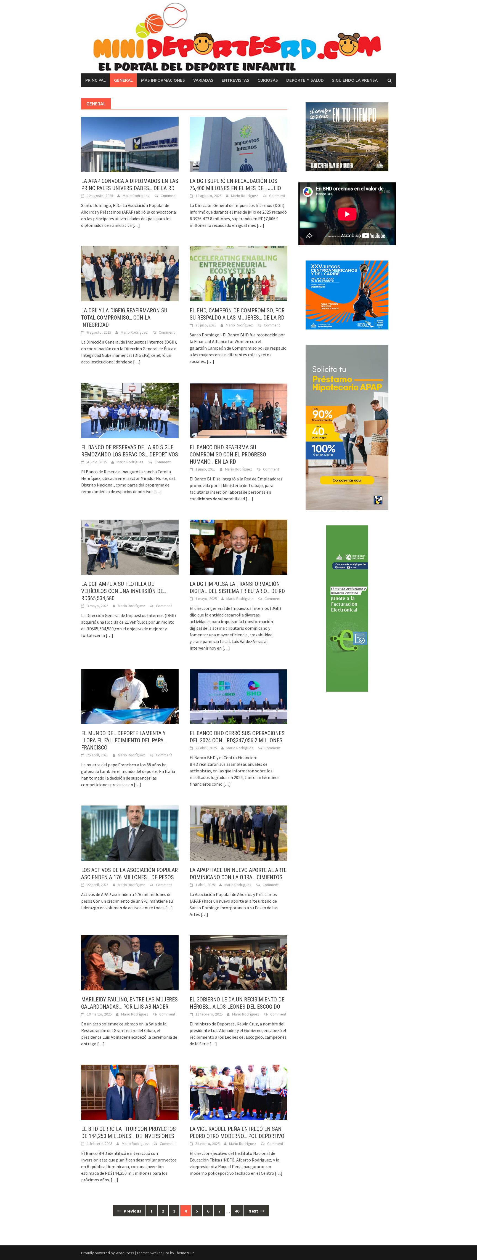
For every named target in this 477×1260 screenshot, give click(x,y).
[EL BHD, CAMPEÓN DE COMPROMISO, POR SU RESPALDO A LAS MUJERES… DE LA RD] (238, 273)
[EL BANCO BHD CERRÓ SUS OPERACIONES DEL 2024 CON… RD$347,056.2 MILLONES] (238, 696)
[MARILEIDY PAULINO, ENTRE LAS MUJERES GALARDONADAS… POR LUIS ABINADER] (130, 962)
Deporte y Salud (305, 80)
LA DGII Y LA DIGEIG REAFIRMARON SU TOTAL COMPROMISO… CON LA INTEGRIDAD (124, 317)
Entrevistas (235, 80)
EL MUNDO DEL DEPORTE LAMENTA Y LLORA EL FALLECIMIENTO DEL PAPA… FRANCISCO (123, 740)
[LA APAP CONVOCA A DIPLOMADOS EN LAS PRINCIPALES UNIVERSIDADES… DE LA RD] (130, 144)
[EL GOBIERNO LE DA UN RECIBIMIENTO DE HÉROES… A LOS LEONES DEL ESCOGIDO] (238, 962)
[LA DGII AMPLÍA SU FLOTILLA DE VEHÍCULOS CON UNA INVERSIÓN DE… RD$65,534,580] (130, 546)
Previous (132, 1211)
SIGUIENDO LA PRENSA (355, 80)
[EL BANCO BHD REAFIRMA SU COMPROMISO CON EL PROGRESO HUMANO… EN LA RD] (238, 410)
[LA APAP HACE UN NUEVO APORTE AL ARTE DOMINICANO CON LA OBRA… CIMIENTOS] (238, 832)
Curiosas (268, 80)
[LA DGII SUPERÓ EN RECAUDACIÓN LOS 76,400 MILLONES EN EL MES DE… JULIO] (238, 144)
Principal (95, 80)
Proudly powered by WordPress (107, 1252)
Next (253, 1211)
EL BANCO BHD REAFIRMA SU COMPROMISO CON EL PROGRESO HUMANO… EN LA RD (228, 454)
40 (237, 1211)
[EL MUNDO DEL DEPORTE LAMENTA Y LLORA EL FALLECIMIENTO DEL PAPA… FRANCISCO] (130, 696)
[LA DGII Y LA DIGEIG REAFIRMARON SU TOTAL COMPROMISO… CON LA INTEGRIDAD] (130, 273)
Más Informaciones (163, 80)
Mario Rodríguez (136, 195)
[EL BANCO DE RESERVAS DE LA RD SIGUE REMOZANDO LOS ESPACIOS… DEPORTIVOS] (130, 410)
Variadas (203, 80)
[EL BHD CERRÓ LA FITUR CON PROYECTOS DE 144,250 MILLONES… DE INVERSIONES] (130, 1091)
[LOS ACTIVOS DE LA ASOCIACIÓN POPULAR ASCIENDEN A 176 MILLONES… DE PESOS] (130, 832)
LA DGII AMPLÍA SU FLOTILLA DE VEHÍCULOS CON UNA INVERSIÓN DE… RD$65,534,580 (123, 591)
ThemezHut (184, 1252)
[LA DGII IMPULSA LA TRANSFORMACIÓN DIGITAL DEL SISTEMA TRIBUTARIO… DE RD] (238, 546)
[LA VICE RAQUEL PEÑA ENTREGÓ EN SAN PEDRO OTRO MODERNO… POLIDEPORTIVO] (238, 1091)
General (123, 80)
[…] (136, 225)
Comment (169, 195)
